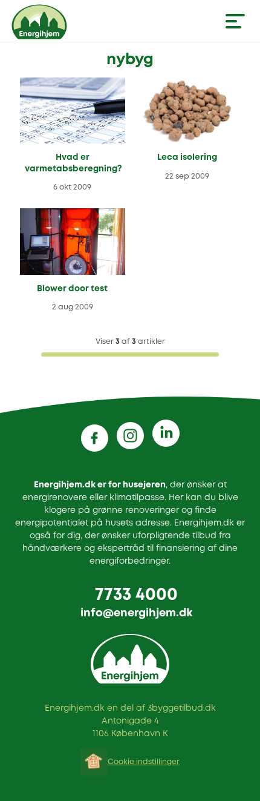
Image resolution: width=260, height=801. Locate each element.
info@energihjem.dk (136, 613)
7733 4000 (136, 595)
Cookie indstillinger (144, 762)
